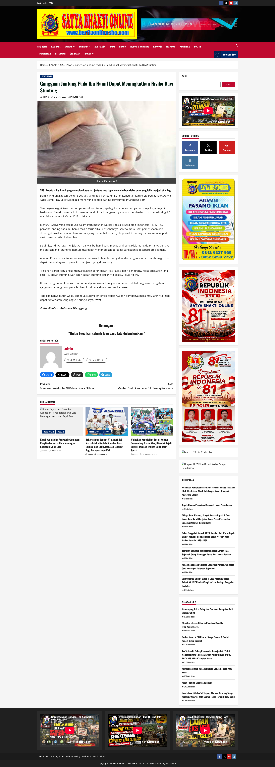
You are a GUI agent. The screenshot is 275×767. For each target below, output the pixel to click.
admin (46, 96)
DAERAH (68, 46)
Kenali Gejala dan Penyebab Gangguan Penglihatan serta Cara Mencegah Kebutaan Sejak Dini (59, 443)
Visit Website (74, 360)
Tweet (64, 374)
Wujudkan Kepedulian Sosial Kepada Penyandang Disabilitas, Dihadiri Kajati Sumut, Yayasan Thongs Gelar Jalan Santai (151, 445)
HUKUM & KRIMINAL (139, 46)
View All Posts (97, 360)
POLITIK (197, 46)
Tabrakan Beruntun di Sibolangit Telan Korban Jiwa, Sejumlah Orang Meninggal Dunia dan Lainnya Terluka (206, 552)
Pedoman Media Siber (93, 756)
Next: (145, 386)
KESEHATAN (60, 53)
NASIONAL (55, 46)
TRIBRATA (83, 46)
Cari (184, 76)
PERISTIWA (185, 46)
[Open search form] (237, 45)
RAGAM (88, 53)
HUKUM (122, 46)
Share (49, 374)
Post (78, 374)
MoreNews (156, 763)
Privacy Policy (73, 756)
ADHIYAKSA (100, 46)
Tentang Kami (56, 756)
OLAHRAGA (75, 53)
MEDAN (60, 432)
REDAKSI (43, 756)
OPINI (112, 46)
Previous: (67, 386)
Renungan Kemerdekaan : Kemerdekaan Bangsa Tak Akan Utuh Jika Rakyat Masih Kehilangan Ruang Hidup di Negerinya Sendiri (208, 491)
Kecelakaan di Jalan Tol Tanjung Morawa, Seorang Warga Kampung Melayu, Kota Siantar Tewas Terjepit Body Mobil (208, 694)
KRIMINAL (170, 46)
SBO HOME (42, 46)
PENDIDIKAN (45, 53)
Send (93, 374)
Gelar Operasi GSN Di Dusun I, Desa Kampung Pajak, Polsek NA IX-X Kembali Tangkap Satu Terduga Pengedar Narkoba (208, 582)
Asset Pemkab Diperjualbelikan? (197, 682)
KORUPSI (157, 46)
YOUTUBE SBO (229, 54)
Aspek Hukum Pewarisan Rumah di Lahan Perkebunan (207, 505)
